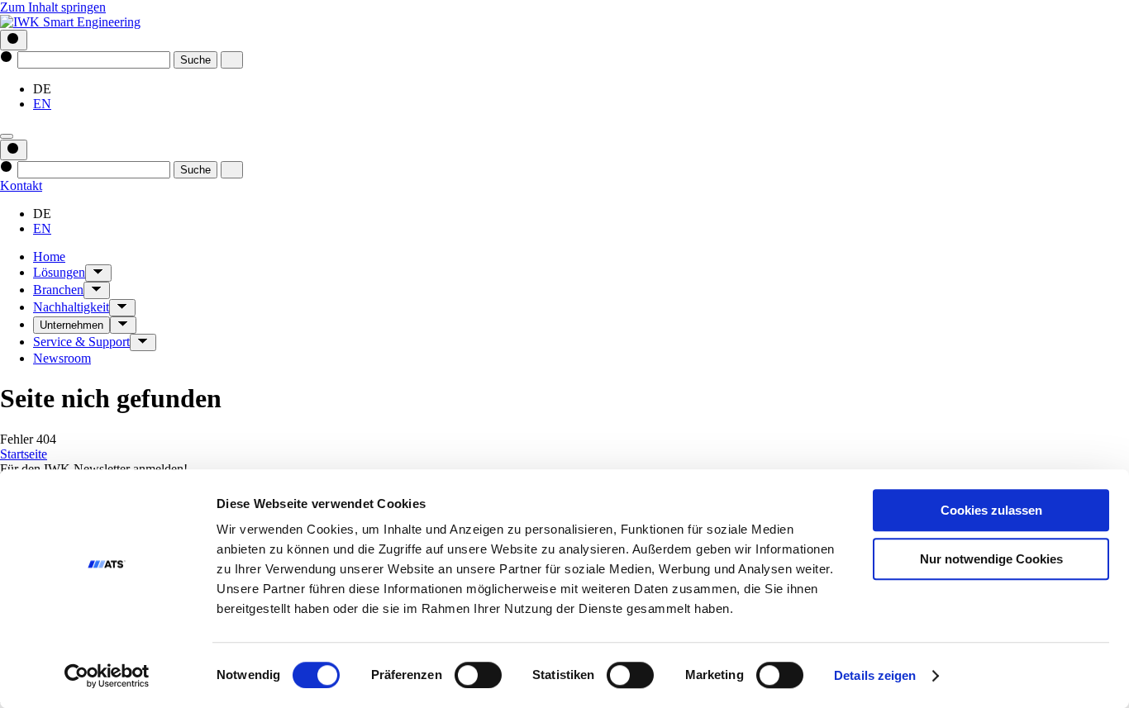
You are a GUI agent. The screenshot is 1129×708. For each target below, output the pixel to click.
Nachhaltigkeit (71, 307)
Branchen (58, 290)
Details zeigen (875, 675)
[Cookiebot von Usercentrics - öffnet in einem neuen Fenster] (107, 675)
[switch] (478, 675)
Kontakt (21, 185)
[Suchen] (13, 40)
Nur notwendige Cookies (991, 559)
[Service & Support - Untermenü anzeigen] (143, 342)
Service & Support (81, 342)
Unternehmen (71, 325)
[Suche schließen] (232, 60)
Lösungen (59, 272)
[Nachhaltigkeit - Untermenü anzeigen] (122, 307)
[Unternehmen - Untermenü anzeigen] (123, 325)
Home (49, 256)
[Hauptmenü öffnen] (6, 136)
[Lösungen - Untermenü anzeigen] (98, 273)
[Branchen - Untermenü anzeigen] (96, 290)
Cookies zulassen (991, 510)
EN (42, 104)
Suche (195, 60)
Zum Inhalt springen (53, 7)
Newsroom (62, 358)
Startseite (23, 454)
